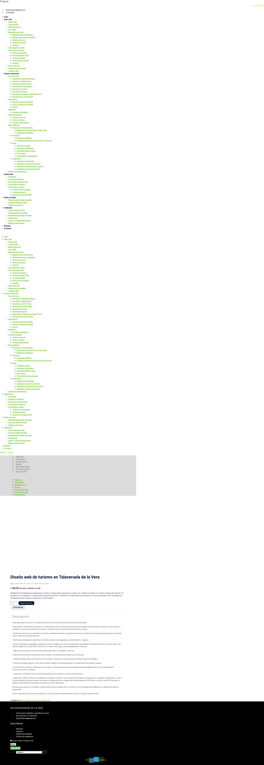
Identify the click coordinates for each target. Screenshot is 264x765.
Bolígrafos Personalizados (22, 128)
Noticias (7, 226)
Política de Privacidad (20, 61)
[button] (132, 232)
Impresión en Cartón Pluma (22, 97)
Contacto (8, 228)
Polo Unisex (20, 154)
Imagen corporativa (15, 205)
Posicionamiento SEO (16, 48)
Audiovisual (8, 174)
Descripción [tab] (18, 607)
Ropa (14, 143)
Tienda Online (13, 24)
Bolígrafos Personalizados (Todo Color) (31, 130)
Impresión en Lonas (19, 89)
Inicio (6, 17)
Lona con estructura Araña (22, 104)
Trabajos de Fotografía (21, 190)
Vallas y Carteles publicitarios (19, 221)
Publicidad (8, 208)
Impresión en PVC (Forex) (22, 84)
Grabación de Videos (16, 179)
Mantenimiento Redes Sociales (20, 200)
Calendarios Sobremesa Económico (30, 166)
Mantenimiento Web (15, 32)
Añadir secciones (18, 40)
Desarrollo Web (21, 471)
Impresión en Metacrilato (21, 81)
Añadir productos (19, 43)
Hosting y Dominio (19, 53)
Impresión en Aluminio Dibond (23, 79)
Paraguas (16, 135)
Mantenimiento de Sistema (22, 35)
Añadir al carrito (26, 603)
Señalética (12, 110)
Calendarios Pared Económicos (28, 164)
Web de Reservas (14, 27)
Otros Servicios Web (16, 50)
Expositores (12, 99)
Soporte (15, 45)
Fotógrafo (12, 177)
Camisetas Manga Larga (25, 151)
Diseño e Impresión (11, 74)
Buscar (13, 752)
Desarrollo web (13, 66)
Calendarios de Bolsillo (25, 161)
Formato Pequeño (15, 115)
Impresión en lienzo (19, 92)
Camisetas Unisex (23, 146)
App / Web (12, 30)
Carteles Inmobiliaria (20, 112)
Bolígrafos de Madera (24, 133)
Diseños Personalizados (17, 172)
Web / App (8, 19)
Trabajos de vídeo (19, 192)
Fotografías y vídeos (16, 187)
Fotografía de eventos (16, 184)
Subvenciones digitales (17, 68)
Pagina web (12, 22)
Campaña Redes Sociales (17, 203)
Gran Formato (13, 76)
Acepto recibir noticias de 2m (22, 741)
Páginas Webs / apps (28, 700)
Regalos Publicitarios (16, 223)
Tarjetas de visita (19, 117)
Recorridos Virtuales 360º (18, 182)
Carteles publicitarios (20, 123)
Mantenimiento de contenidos (23, 37)
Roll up (15, 107)
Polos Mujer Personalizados (27, 156)
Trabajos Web (13, 71)
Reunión (15, 63)
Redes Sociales (10, 197)
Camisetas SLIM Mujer (25, 148)
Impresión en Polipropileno (22, 86)
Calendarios (16, 159)
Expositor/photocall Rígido (22, 102)
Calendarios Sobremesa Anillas (28, 169)
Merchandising (13, 125)
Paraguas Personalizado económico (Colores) (34, 141)
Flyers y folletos (18, 120)
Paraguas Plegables (24, 138)
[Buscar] (44, 752)
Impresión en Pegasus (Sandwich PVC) (27, 94)
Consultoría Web (18, 58)
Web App (19, 464)
